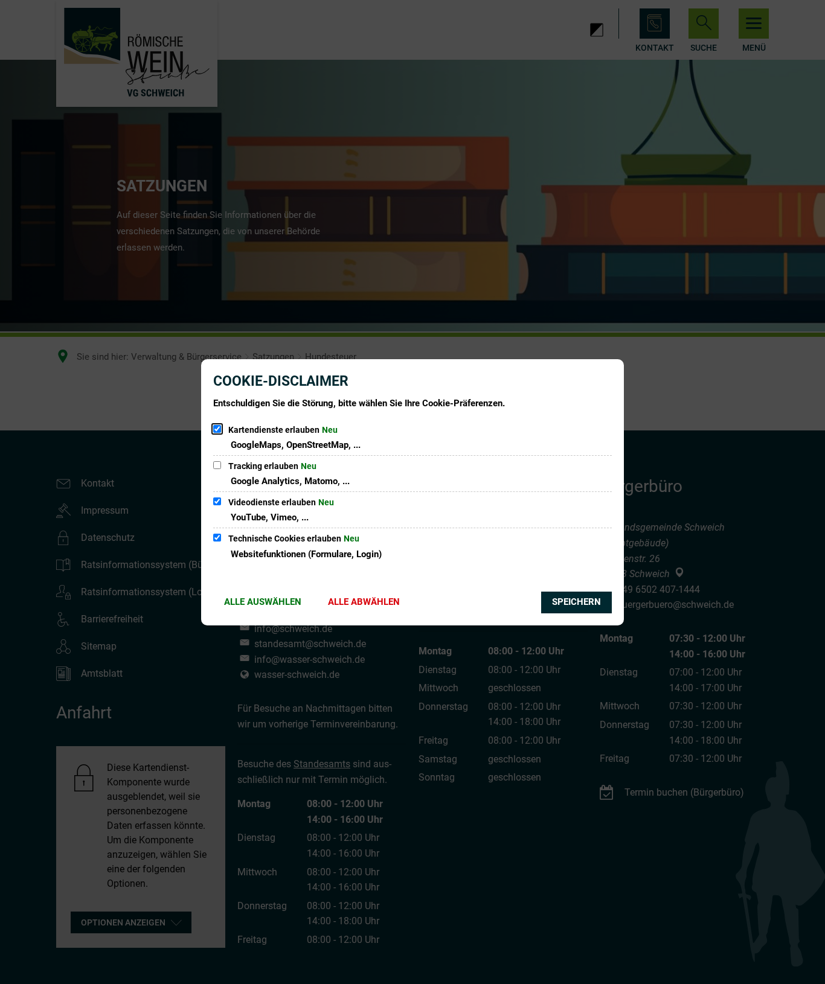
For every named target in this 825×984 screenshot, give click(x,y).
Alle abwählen (364, 601)
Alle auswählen (262, 601)
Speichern (576, 601)
